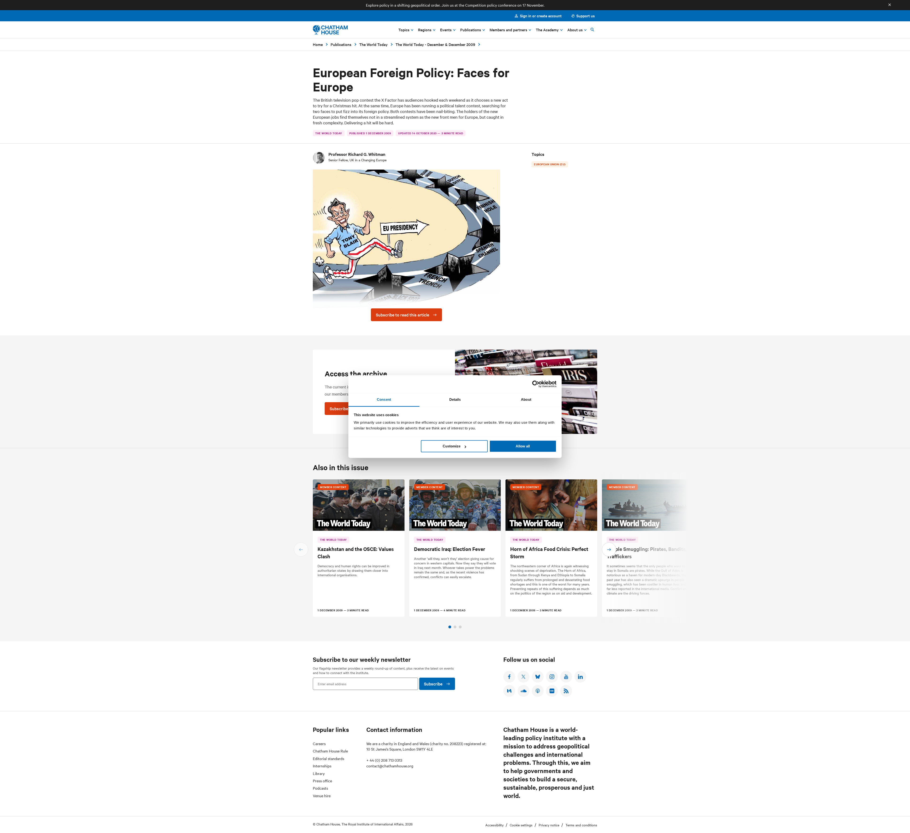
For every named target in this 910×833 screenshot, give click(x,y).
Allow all (523, 446)
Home (318, 44)
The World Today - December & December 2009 (435, 44)
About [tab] (526, 399)
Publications (341, 44)
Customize (451, 446)
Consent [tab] (384, 399)
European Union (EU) (550, 164)
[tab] (449, 627)
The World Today (373, 44)
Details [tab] (455, 399)
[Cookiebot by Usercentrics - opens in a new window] (535, 383)
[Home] (330, 30)
